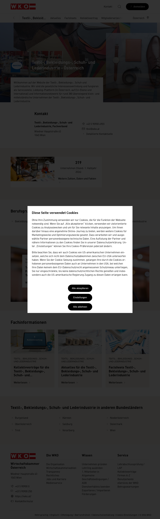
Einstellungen (80, 298)
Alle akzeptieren (80, 288)
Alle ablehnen (80, 307)
